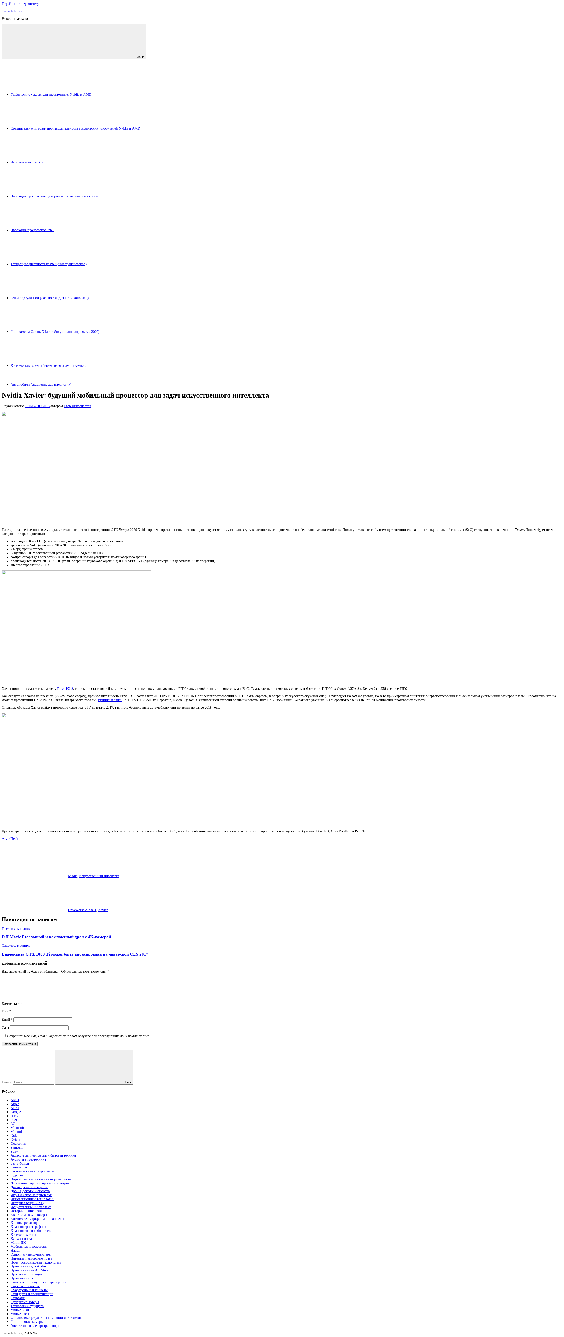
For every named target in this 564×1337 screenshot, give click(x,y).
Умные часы (20, 1314)
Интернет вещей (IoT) (27, 1203)
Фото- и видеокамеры (27, 1322)
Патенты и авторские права (31, 1258)
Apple (15, 1104)
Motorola (17, 1131)
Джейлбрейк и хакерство (29, 1187)
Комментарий (13, 1003)
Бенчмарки (19, 1167)
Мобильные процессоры (29, 1246)
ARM (15, 1108)
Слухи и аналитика (25, 1286)
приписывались (110, 700)
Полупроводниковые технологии (36, 1262)
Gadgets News (12, 11)
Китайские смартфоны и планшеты (37, 1219)
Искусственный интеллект (99, 876)
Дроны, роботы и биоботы (30, 1191)
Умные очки (20, 1310)
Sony (14, 1151)
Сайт (5, 1027)
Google (16, 1112)
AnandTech (10, 838)
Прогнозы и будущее (26, 1274)
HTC (14, 1116)
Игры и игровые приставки (31, 1195)
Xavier (103, 910)
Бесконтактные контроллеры (32, 1171)
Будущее (17, 1175)
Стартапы (18, 1298)
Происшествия (22, 1278)
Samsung (17, 1147)
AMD (15, 1100)
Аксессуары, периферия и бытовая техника (43, 1155)
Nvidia (72, 876)
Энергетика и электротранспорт (35, 1326)
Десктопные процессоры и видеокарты (40, 1183)
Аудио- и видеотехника (28, 1159)
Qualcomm (18, 1143)
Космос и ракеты (23, 1234)
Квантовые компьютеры (29, 1215)
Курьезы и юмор (23, 1238)
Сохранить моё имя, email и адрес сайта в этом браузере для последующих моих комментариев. (78, 1036)
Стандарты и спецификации (32, 1294)
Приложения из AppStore (29, 1270)
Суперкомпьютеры (25, 1302)
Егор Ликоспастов (77, 406)
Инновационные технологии (32, 1199)
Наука (15, 1250)
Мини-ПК (18, 1242)
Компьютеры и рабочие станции (35, 1230)
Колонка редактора (25, 1223)
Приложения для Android (29, 1266)
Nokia (15, 1135)
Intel (14, 1120)
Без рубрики (20, 1163)
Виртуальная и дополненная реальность (41, 1179)
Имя (6, 1011)
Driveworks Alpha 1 (82, 910)
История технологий (26, 1211)
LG (13, 1124)
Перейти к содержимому (20, 4)
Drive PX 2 (65, 688)
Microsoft (17, 1128)
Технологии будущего (27, 1306)
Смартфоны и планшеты (29, 1290)
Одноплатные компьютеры (31, 1254)
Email (7, 1019)
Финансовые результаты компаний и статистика (47, 1318)
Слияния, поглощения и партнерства (38, 1282)
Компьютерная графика (28, 1227)
